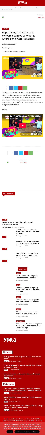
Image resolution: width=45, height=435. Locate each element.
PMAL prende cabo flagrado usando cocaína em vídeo (18, 223)
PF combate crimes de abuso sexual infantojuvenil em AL (27, 254)
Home (3, 8)
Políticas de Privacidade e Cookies (27, 432)
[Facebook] (11, 88)
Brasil (4, 237)
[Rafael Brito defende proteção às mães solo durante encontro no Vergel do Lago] (8, 325)
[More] (35, 153)
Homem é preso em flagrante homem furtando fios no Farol (27, 242)
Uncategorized (20, 321)
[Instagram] (6, 346)
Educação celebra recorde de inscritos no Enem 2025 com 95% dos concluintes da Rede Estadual (22, 389)
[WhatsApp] (25, 88)
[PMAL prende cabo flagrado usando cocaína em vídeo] (20, 207)
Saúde (6, 401)
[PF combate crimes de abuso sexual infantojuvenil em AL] (8, 258)
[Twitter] (16, 88)
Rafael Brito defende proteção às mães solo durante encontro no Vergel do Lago (29, 326)
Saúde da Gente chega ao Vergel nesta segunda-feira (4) (23, 398)
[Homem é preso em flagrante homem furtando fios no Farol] (8, 246)
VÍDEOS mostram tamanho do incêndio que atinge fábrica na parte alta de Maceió (23, 407)
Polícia (4, 219)
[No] (42, 428)
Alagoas (9, 8)
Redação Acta (9, 48)
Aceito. (10, 432)
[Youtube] (12, 346)
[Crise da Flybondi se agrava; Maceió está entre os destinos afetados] (8, 234)
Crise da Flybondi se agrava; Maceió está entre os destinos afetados (28, 231)
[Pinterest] (20, 88)
